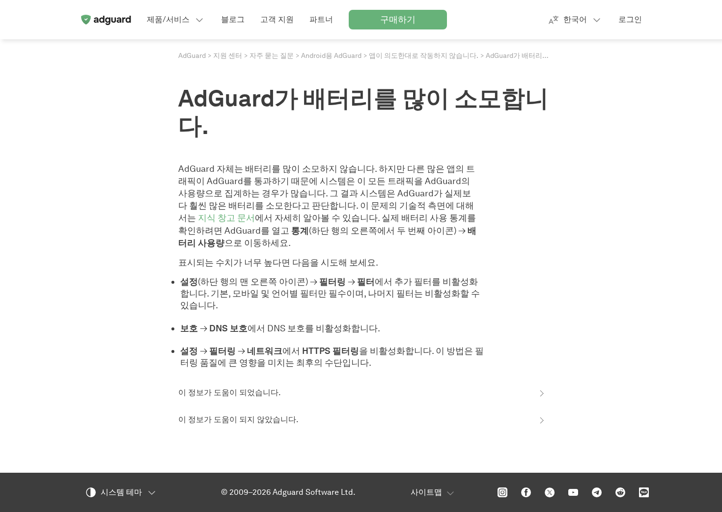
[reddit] (620, 492)
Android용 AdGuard (331, 56)
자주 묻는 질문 (272, 56)
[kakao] (644, 492)
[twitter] (549, 492)
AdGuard (192, 56)
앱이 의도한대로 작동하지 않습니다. (423, 56)
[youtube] (573, 492)
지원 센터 (227, 56)
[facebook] (526, 492)
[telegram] (597, 492)
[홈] (105, 20)
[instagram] (502, 492)
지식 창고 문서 (226, 218)
